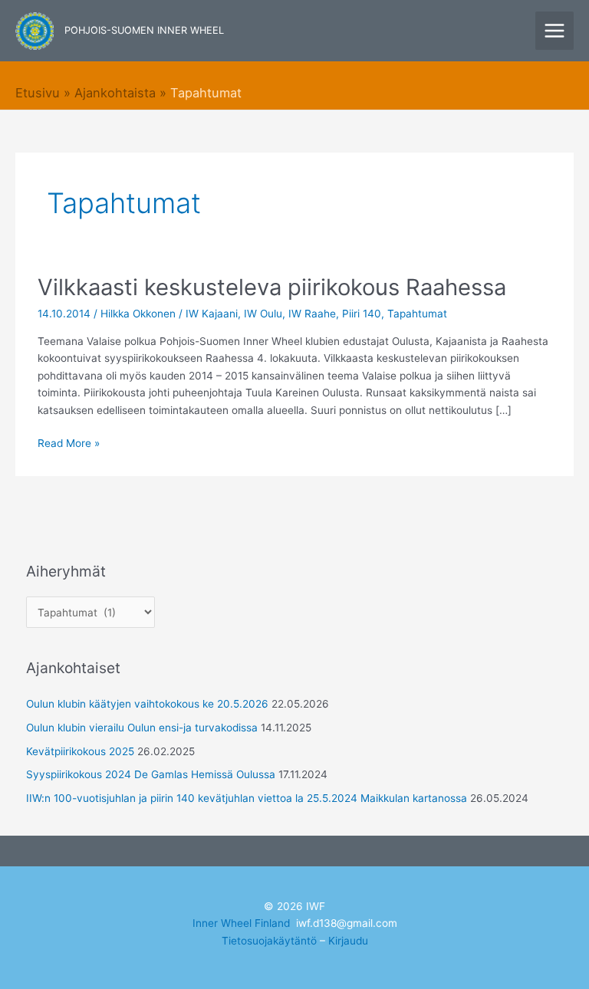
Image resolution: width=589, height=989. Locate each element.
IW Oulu (263, 313)
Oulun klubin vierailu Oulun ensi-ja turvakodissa (142, 727)
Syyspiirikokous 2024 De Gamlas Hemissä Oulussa (150, 774)
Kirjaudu (348, 941)
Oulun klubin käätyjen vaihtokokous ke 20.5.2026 (147, 704)
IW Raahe (312, 313)
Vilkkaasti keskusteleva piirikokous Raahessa (272, 287)
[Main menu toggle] (554, 31)
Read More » (69, 442)
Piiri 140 (361, 313)
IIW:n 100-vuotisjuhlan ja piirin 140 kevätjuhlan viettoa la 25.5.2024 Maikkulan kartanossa (246, 798)
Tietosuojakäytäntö (269, 941)
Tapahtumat (417, 313)
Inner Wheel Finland (241, 923)
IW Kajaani (212, 313)
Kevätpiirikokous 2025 (80, 751)
